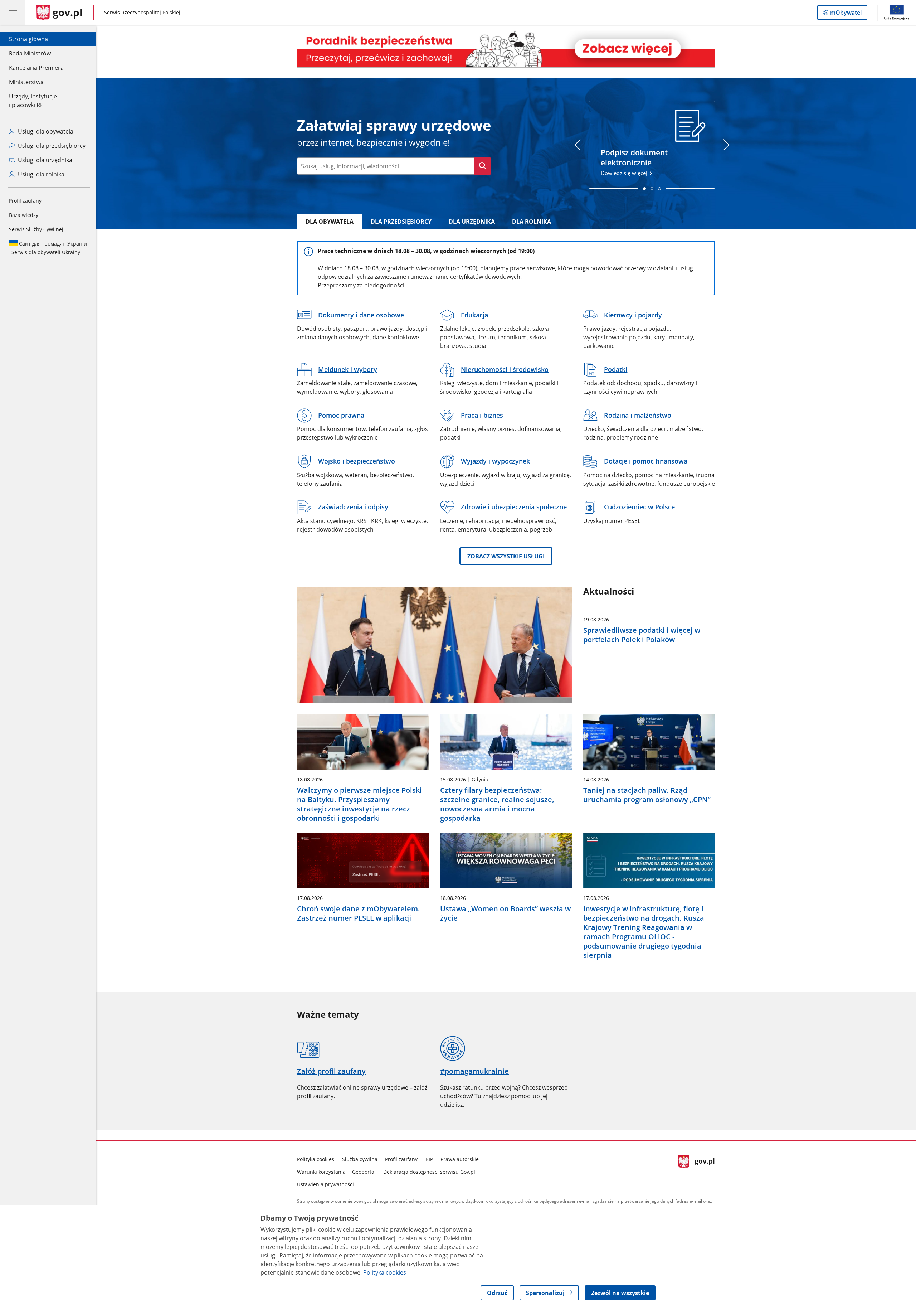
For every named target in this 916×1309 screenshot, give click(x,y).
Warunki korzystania (321, 1171)
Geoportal (364, 1171)
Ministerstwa (26, 82)
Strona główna (36, 39)
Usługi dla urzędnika (44, 160)
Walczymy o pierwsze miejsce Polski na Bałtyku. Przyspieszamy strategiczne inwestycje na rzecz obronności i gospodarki (359, 804)
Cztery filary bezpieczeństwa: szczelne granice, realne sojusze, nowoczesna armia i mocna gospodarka (497, 804)
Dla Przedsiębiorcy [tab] (401, 222)
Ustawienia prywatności (325, 1184)
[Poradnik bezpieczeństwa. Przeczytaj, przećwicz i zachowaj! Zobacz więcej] (506, 49)
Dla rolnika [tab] (531, 222)
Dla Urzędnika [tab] (472, 222)
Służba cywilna (359, 1159)
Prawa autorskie (459, 1159)
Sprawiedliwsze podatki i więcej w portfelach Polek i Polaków (641, 635)
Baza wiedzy (23, 215)
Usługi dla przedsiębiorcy (51, 146)
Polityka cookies (315, 1159)
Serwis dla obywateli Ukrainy (48, 248)
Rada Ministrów (30, 53)
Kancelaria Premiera (36, 68)
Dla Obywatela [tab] (330, 222)
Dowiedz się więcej (634, 161)
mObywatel (846, 14)
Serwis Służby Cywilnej (36, 229)
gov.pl (704, 1170)
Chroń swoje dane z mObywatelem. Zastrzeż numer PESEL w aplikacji (358, 913)
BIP (429, 1159)
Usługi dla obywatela (44, 131)
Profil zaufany (25, 200)
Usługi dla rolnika (40, 174)
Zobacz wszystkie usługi (506, 556)
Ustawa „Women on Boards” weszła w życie (505, 913)
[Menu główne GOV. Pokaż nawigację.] (12, 12)
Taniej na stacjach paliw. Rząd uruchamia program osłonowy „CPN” (647, 795)
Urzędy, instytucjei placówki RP (33, 100)
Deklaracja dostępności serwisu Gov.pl (429, 1171)
